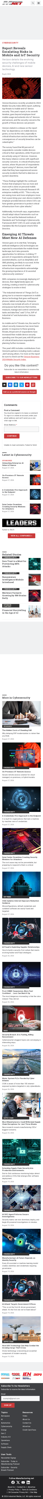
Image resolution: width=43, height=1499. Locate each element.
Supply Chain (8, 1118)
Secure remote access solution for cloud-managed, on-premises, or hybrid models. (18, 776)
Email (3, 1394)
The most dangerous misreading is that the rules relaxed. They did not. (21, 997)
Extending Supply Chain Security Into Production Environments (17, 1169)
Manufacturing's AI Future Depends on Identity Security (18, 1259)
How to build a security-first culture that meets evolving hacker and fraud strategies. (20, 951)
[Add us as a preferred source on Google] (33, 385)
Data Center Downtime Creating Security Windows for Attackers (13, 506)
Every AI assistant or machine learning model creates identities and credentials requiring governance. (20, 1265)
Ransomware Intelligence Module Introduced (12, 580)
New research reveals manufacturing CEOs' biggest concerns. (19, 1128)
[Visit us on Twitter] (18, 1482)
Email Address (10, 425)
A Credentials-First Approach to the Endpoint (14, 491)
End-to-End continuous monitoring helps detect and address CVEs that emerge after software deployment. (21, 1176)
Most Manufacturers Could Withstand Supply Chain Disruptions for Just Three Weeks (21, 1123)
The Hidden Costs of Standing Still (17, 730)
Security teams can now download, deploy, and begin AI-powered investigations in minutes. (20, 1221)
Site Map (33, 1492)
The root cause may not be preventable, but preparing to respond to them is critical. (19, 863)
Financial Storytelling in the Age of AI (14, 611)
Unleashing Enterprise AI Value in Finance (12, 464)
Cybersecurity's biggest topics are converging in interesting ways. (21, 1041)
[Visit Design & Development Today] (5, 1374)
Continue (12, 436)
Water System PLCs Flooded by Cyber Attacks (18, 1079)
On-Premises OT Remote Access (13, 476)
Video (6, 1031)
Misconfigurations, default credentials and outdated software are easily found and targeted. (19, 908)
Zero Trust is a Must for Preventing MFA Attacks (14, 564)
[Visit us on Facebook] (13, 1482)
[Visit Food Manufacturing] (16, 1374)
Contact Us (21, 1487)
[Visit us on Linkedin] (28, 1482)
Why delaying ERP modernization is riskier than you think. (21, 734)
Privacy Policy (14, 1490)
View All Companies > (21, 536)
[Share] (10, 385)
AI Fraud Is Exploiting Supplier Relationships (21, 947)
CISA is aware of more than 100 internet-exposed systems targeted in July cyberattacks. (21, 1085)
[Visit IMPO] (37, 1374)
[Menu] (38, 3)
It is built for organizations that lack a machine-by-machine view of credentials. (21, 820)
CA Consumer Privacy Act (18, 1492)
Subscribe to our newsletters (21, 377)
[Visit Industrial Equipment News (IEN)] (27, 1374)
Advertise (31, 1487)
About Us (11, 1487)
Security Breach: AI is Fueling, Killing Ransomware (17, 1036)
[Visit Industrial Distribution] (5, 1378)
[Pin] (27, 385)
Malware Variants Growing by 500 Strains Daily (14, 595)
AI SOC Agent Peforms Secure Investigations (15, 1215)
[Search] (33, 3)
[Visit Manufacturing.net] (16, 1378)
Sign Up (8, 1405)
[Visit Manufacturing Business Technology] (27, 1378)
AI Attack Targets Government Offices (19, 1304)
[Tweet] (21, 385)
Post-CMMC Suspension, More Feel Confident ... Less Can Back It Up (17, 992)
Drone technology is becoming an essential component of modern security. (19, 1352)
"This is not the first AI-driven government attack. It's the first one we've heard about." (19, 1308)
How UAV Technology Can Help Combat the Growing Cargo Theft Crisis (20, 1347)
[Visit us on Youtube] (23, 1482)
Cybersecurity (10, 43)
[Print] (4, 385)
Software (7, 897)
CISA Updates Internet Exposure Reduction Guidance (20, 902)
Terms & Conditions (29, 1490)
